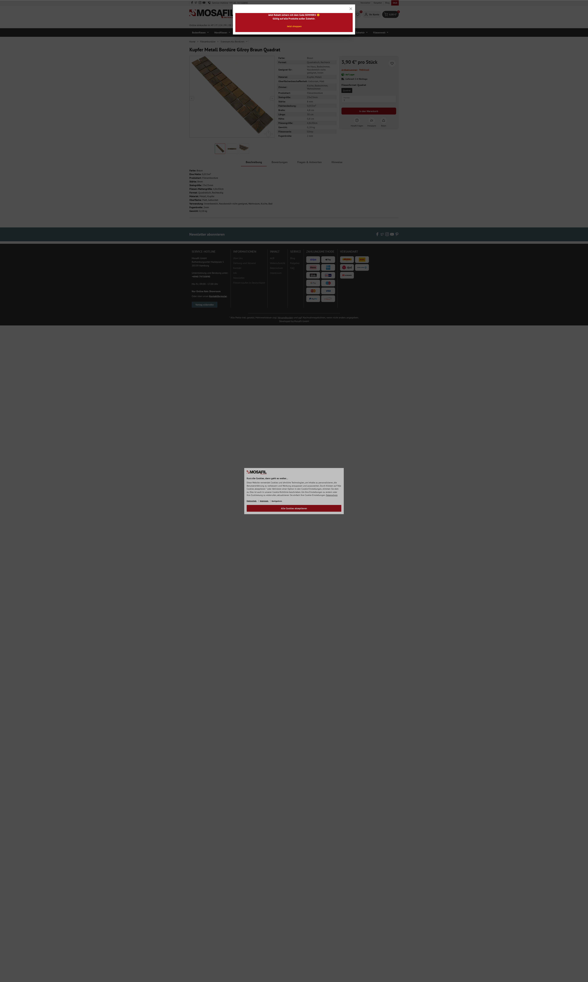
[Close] (351, 9)
